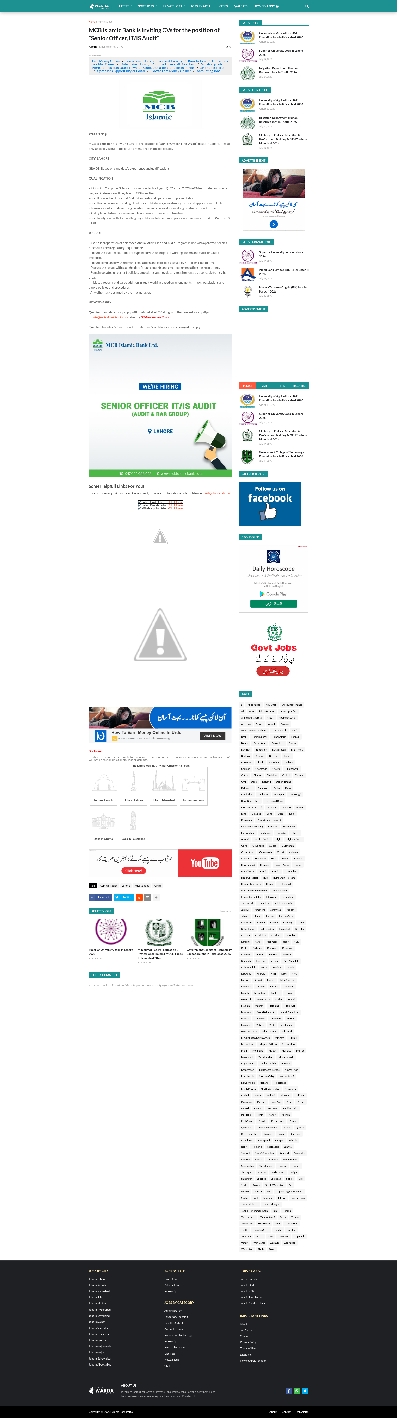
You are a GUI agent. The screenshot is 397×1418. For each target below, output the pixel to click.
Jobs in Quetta (97, 1340)
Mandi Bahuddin (289, 1012)
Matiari (260, 1025)
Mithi (244, 1050)
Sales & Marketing (264, 1153)
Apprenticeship (287, 717)
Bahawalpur (279, 736)
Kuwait (258, 980)
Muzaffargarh (286, 1057)
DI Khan (286, 807)
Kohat (264, 967)
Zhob (261, 1249)
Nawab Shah (291, 1069)
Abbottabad (254, 704)
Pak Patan (285, 1095)
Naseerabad (247, 1069)
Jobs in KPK (247, 1291)
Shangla (296, 1165)
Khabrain (257, 948)
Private (262, 1121)
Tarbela (287, 1210)
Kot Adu (261, 973)
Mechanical (286, 1025)
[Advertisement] (160, 742)
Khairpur (272, 948)
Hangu (285, 858)
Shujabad (276, 1178)
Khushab (246, 960)
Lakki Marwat (287, 980)
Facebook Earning (169, 61)
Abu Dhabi (271, 704)
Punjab (157, 885)
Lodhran (275, 993)
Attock (271, 724)
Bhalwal (259, 756)
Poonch (285, 1114)
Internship (271, 896)
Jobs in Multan (97, 1303)
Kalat (301, 922)
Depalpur (279, 794)
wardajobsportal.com (216, 493)
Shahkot (282, 1165)
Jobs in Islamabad (99, 1291)
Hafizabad (260, 858)
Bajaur (244, 743)
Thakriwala (264, 1223)
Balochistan (260, 743)
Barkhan (245, 749)
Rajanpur (295, 1133)
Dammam (263, 788)
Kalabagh (288, 922)
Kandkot (291, 935)
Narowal (285, 1063)
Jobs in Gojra (96, 1352)
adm (251, 711)
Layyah (245, 993)
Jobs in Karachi (97, 1285)
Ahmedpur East (288, 711)
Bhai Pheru (297, 749)
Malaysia (246, 1012)
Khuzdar (260, 960)
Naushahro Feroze (269, 1069)
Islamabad (288, 896)
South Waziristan (274, 1185)
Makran (259, 1005)
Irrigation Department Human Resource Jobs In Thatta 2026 (278, 70)
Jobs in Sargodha (99, 1328)
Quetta (300, 1127)
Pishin (260, 1114)
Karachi (245, 941)
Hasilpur (264, 864)
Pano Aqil (276, 1101)
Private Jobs (141, 885)
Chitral (286, 775)
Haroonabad (248, 864)
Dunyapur (246, 820)
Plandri (272, 1114)
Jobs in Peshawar (99, 1334)
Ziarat (272, 1249)
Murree (300, 1050)
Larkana (260, 986)
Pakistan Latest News (121, 67)
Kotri (284, 973)
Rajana (281, 1133)
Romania (257, 1146)
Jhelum (270, 916)
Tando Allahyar (271, 1204)
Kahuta (274, 922)
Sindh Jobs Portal (212, 67)
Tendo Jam (247, 1223)
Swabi (244, 1197)
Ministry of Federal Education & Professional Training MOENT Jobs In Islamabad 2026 (160, 954)
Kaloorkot (284, 928)
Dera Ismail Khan (274, 800)
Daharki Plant (283, 781)
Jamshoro (260, 909)
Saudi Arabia (290, 1159)
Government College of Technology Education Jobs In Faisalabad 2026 (209, 952)
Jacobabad (247, 903)
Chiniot (258, 775)
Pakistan (300, 1095)
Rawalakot (246, 1140)
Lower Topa (263, 999)
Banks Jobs (277, 743)
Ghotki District (262, 839)
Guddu (273, 845)
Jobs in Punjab (184, 67)
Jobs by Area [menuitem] (200, 6)
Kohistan (277, 967)
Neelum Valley (266, 1076)
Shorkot (261, 1178)
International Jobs (251, 896)
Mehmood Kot (249, 1031)
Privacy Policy (248, 1342)
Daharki (266, 781)
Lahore (126, 885)
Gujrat (280, 852)
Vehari (244, 1242)
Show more (225, 911)
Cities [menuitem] (223, 6)
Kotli (273, 973)
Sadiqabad (273, 1146)
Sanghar (245, 1159)
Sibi (301, 1178)
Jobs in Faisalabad (99, 1297)
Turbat (259, 1236)
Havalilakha (247, 871)
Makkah (245, 1005)
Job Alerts (246, 1330)
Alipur (270, 717)
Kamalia (299, 928)
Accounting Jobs (208, 71)
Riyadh (293, 1140)
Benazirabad (279, 749)
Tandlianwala (298, 1197)
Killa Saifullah (248, 967)
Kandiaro (276, 935)
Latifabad (288, 986)
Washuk (274, 1242)
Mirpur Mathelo (268, 1044)
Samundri (299, 1153)
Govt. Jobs (258, 845)
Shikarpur (246, 1178)
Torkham (246, 1236)
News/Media (248, 1082)
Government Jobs (138, 61)
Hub (265, 877)
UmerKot (284, 1236)
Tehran (295, 1217)
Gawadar (281, 832)
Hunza (269, 884)
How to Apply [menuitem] (265, 6)
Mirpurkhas (288, 1044)
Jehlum (245, 916)
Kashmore (271, 941)
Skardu (256, 1185)
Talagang (268, 1197)
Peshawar (272, 1108)
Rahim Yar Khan (249, 1133)
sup (269, 1191)
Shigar (293, 1172)
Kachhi (261, 922)
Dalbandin (246, 788)
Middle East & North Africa (255, 1037)
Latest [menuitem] (124, 6)
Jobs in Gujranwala (100, 1346)
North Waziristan (270, 1089)
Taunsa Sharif (267, 1217)
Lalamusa (246, 986)
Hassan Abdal (282, 864)
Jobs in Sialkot (97, 1321)
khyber (274, 960)
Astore (259, 724)
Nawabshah (247, 1076)
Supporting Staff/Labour (289, 1191)
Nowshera (290, 1089)
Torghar (291, 1229)
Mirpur (293, 1037)
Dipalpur (256, 813)
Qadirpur (246, 1127)
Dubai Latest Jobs (133, 64)
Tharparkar (291, 1223)
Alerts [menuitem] (242, 6)
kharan (260, 954)
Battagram (261, 749)
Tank (275, 1210)
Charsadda (261, 768)
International (280, 890)
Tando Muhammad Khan (254, 1210)
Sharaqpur (247, 1172)
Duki (291, 813)
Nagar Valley (248, 1063)
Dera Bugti (295, 794)
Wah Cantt (259, 1242)
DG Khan (272, 807)
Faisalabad (289, 826)
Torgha (278, 1229)
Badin (295, 730)
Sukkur (258, 1191)
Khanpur (246, 954)
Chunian (299, 775)
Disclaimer (246, 1354)
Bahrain (295, 736)
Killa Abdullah (291, 960)
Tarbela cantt (248, 1217)
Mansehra (259, 1018)
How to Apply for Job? (253, 1360)
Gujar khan (288, 845)
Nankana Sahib (268, 1063)
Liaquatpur (260, 993)
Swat (255, 1197)
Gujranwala (265, 852)
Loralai (289, 993)
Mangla (245, 1018)
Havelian (275, 871)
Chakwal (288, 762)
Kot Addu (246, 973)
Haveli (262, 871)
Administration (106, 21)
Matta (272, 1025)
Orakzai (270, 1095)
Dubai (280, 813)
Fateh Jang (265, 832)
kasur (286, 941)
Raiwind (268, 1133)
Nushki (245, 1095)
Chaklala (274, 762)
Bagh (244, 736)
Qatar (287, 1127)
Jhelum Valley (286, 916)
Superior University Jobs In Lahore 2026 (111, 952)
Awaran (285, 724)
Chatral (276, 768)
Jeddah (290, 909)
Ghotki (245, 839)
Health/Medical (249, 877)
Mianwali (287, 1031)
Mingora (279, 1037)
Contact (245, 1336)
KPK (282, 385)
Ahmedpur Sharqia (251, 717)
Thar (277, 1223)
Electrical (273, 826)
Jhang (257, 916)
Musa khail (247, 1057)
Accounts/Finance (292, 704)
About (243, 1324)
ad (242, 711)
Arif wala (246, 724)
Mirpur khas (247, 1044)
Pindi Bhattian (290, 1108)
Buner (287, 756)
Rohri (244, 1146)
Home (92, 21)
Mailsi (291, 999)
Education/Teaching (252, 826)
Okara (257, 1095)
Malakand (274, 1005)
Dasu (288, 788)
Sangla (258, 1159)
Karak (258, 941)
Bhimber (274, 756)
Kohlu (290, 967)
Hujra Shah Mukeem (284, 877)
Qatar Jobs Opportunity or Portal (121, 71)
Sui (290, 1185)
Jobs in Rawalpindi (99, 1315)
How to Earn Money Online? (171, 71)
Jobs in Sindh (247, 1285)
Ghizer (295, 832)
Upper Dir (299, 1236)
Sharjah (262, 1172)
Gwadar (245, 858)
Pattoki (245, 1108)
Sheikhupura (278, 1172)
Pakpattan (246, 1101)
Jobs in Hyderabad (100, 1309)
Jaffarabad (264, 903)
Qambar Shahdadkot (268, 1127)
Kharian (273, 954)
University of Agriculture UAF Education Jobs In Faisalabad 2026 (281, 35)
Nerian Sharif (287, 1076)
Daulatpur (263, 794)
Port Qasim (247, 1121)
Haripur (298, 858)
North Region (248, 1089)
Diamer (300, 807)
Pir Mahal (246, 1114)
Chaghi (260, 762)
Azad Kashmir (279, 730)
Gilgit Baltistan (293, 839)
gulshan (293, 852)
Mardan (291, 1018)
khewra (287, 954)
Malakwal (290, 1005)
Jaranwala (275, 909)
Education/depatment (269, 820)
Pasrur (301, 1101)
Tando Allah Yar (249, 1204)
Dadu (254, 781)
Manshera (275, 1018)
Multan (272, 1050)
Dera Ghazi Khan (250, 800)
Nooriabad (280, 1082)
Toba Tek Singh (261, 1229)
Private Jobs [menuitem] (172, 6)
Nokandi (264, 1082)
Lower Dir (246, 999)
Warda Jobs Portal (122, 1411)
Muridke (286, 1050)
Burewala (246, 762)
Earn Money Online (106, 61)
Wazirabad (289, 1242)
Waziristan (247, 1249)
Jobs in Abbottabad (100, 1364)
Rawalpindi (264, 1140)
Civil (243, 781)
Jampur (245, 909)
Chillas (244, 775)
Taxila (283, 1217)
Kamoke (245, 935)
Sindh (265, 385)
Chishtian (272, 775)
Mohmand (257, 1050)
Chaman (245, 768)
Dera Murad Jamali (251, 807)
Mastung (246, 1025)
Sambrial (284, 1153)
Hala (273, 858)
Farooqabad (248, 832)
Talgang (282, 1197)
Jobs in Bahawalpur (100, 1358)
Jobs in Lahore (97, 1279)
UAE (270, 1236)
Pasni (289, 1101)
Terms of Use (248, 1348)
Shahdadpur (266, 1165)
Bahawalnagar (259, 736)
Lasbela (274, 986)
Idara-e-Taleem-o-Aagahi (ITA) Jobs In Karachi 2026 (283, 289)
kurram (245, 980)
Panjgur (261, 1101)
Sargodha (272, 1159)
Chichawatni (292, 768)
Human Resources (251, 884)
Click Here (176, 502)
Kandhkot (260, 935)
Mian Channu (269, 1031)
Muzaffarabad (265, 1057)
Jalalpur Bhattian (284, 903)
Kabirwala (246, 922)
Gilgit (278, 839)
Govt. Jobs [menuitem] (146, 6)
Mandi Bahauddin (265, 1012)
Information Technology (254, 890)
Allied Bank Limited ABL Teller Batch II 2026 (284, 272)
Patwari (258, 1108)
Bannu (292, 743)
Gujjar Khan (247, 852)
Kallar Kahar (248, 928)
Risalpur (279, 1140)
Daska (276, 788)
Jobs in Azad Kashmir (252, 1303)
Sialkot (289, 1178)
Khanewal (287, 948)
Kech (244, 948)
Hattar (297, 864)
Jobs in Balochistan (251, 1297)
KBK (296, 941)
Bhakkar (245, 756)
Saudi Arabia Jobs (155, 67)
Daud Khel (246, 794)
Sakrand (245, 1153)
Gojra (244, 845)
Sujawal (245, 1191)
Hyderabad (285, 884)
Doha (269, 813)
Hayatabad (291, 871)
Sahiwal (288, 1146)
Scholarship (247, 1165)
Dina (243, 813)
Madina (279, 999)
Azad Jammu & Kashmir (254, 730)
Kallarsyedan (267, 928)
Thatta (244, 1229)
